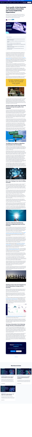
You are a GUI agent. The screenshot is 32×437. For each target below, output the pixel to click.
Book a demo (24, 2)
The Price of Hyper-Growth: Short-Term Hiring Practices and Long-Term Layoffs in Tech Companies (16, 39)
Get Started (29, 2)
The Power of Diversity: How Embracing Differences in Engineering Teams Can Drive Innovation (16, 44)
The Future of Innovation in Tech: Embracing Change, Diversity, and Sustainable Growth (15, 48)
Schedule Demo (19, 351)
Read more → (22, 0)
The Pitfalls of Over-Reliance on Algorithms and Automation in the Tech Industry (16, 41)
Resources (14, 2)
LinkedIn (13, 19)
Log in (21, 2)
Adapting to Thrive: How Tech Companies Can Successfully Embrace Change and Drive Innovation (15, 46)
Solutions (11, 2)
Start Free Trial (13, 351)
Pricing (18, 2)
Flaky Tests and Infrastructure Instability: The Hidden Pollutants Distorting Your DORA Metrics (23, 377)
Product (7, 2)
